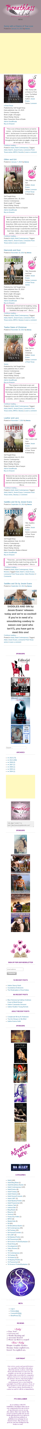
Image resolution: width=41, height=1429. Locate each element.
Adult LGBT (11, 1198)
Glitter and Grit (10, 159)
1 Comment (23, 494)
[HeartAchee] (20, 853)
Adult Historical (13, 1194)
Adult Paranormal (13, 1203)
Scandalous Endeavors (15, 988)
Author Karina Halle (14, 1021)
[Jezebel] (20, 1042)
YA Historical (12, 1257)
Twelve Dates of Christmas (15, 327)
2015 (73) (12, 758)
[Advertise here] (20, 1160)
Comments (15, 1313)
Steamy (20, 320)
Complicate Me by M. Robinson (18, 1017)
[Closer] (20, 1121)
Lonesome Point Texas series (14, 574)
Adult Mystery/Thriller (15, 1201)
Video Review (29, 574)
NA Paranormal (13, 1239)
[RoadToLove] (21, 1141)
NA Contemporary (14, 1228)
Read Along (12, 1244)
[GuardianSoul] (20, 931)
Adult (12, 147)
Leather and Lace (11, 418)
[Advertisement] (20, 53)
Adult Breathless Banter (16, 1185)
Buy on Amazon (9, 124)
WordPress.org (15, 1315)
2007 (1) (11, 764)
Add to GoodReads (10, 121)
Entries (14, 1311)
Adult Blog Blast (13, 1182)
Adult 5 (10, 150)
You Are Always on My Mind (17, 1019)
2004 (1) (11, 771)
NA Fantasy (11, 1230)
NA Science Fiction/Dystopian (18, 1241)
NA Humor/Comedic (14, 1232)
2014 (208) (12, 760)
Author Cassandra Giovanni (17, 1004)
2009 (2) (11, 762)
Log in (12, 1309)
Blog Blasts (11, 1210)
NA (9, 1223)
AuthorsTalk (12, 1207)
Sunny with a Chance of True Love (18, 26)
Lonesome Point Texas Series (31, 282)
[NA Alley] (20, 1170)
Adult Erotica (12, 1189)
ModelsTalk (11, 1221)
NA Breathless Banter (15, 1226)
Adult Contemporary (21, 147)
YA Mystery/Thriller (14, 1260)
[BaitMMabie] (20, 696)
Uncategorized (12, 1246)
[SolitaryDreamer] (20, 912)
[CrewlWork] (20, 873)
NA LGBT (11, 1235)
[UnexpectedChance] (20, 743)
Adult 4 (10, 492)
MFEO (15, 152)
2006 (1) (11, 767)
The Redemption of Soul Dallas (18, 990)
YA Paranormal (13, 1262)
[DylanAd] (20, 676)
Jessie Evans (18, 150)
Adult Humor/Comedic (15, 1196)
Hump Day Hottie (13, 1216)
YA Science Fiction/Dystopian (18, 1264)
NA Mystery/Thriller (14, 1237)
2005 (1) (11, 769)
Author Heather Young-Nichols (18, 1007)
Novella (21, 152)
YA (8, 1251)
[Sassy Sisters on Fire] (20, 1295)
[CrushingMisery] (20, 1102)
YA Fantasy (11, 1255)
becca (27, 28)
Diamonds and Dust (12, 250)
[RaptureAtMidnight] (20, 892)
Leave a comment (31, 152)
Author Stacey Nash (14, 985)
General (10, 1214)
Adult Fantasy (12, 1191)
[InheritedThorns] (20, 1082)
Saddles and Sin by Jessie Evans (18, 502)
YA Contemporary (13, 1253)
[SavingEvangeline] (20, 1062)
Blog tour (11, 1212)
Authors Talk (12, 1205)
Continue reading (11, 145)
